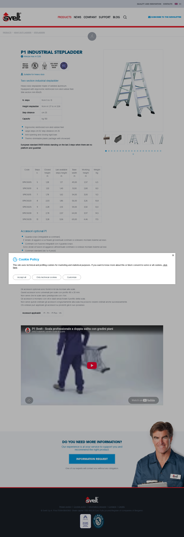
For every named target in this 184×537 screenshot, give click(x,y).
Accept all (21, 277)
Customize (71, 277)
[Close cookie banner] (173, 255)
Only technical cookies (47, 277)
